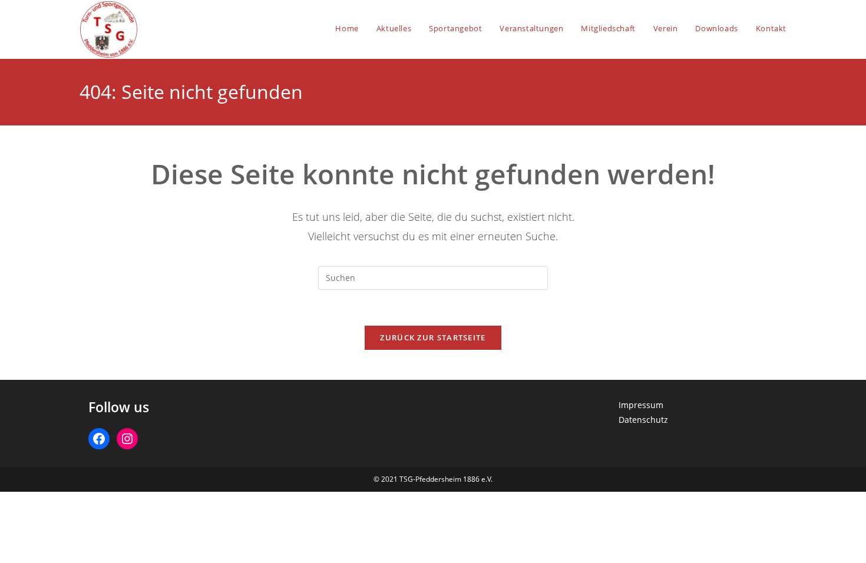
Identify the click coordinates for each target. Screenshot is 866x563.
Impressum (641, 404)
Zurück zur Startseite (432, 337)
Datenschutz (643, 419)
